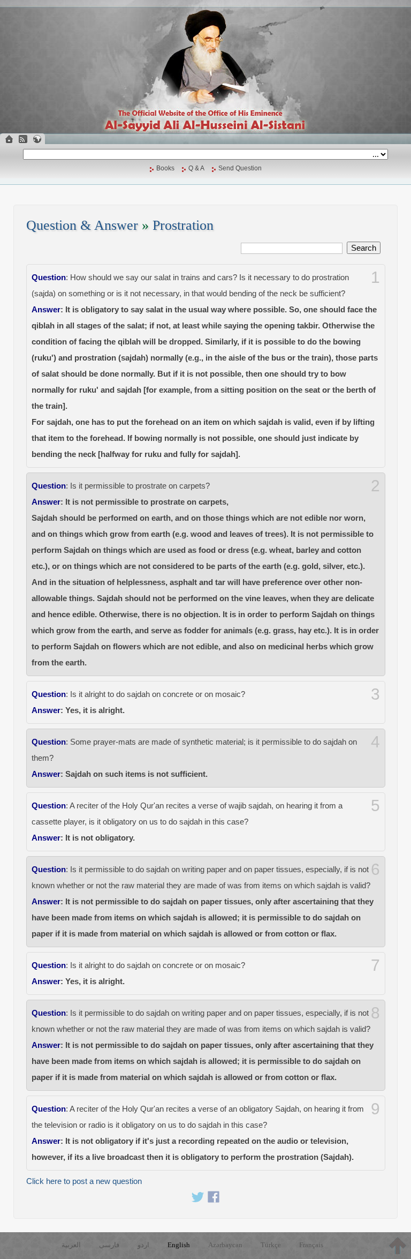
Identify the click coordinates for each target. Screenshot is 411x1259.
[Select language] (37, 139)
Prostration (183, 225)
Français (311, 1245)
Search (363, 247)
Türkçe (271, 1245)
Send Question (240, 168)
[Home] (9, 139)
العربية (71, 1245)
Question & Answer (82, 225)
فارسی (109, 1245)
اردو (143, 1245)
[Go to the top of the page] (397, 1245)
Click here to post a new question (84, 1181)
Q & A (196, 168)
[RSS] (23, 139)
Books (165, 168)
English (179, 1245)
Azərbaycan (225, 1245)
